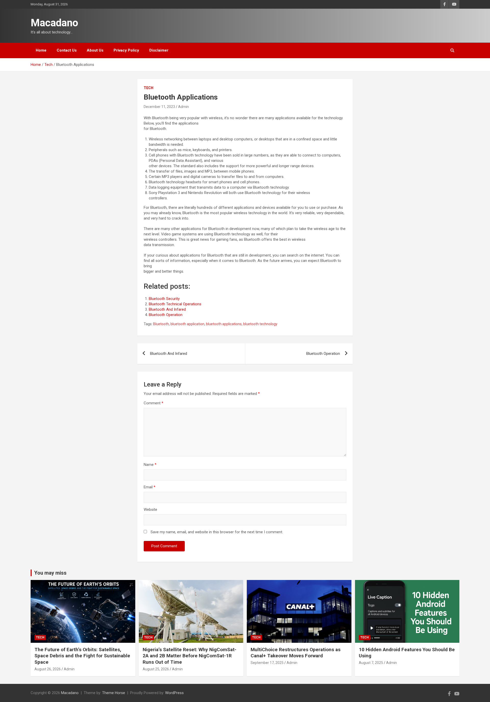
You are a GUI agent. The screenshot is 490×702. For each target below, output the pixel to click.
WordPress (174, 693)
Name (150, 464)
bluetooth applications (224, 324)
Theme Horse (113, 693)
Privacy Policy (126, 50)
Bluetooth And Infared (167, 309)
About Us (95, 50)
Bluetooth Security (164, 298)
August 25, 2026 (156, 669)
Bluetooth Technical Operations (175, 304)
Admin (183, 107)
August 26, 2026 (47, 669)
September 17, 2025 (267, 663)
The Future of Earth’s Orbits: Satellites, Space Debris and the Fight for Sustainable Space (82, 656)
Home (41, 50)
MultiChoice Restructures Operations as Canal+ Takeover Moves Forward (295, 653)
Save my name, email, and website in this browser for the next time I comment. (217, 532)
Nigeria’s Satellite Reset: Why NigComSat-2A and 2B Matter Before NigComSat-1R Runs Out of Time (189, 656)
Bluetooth (161, 324)
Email (149, 487)
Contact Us (67, 50)
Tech (148, 88)
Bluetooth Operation (165, 314)
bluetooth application (187, 324)
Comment (153, 403)
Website (150, 509)
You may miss (50, 573)
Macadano (54, 23)
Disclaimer (158, 50)
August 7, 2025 (371, 663)
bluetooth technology (260, 324)
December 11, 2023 (159, 107)
